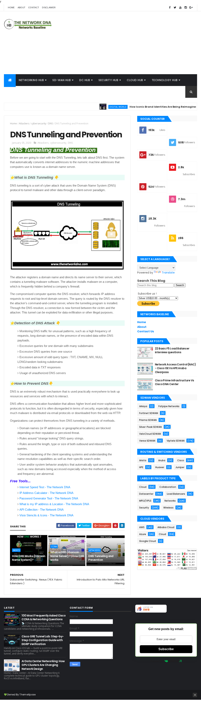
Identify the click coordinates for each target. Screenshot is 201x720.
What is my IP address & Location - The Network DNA (54, 504)
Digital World (107, 106)
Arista (142, 460)
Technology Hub (165, 80)
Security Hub (108, 80)
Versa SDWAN (147, 440)
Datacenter (146, 493)
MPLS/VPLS (145, 500)
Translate (168, 273)
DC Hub (84, 80)
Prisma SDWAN (148, 420)
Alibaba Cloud (165, 527)
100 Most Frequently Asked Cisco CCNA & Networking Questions (44, 617)
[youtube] (180, 7)
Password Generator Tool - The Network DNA (48, 498)
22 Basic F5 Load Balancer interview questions (172, 350)
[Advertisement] (125, 42)
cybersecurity (38, 123)
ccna (54, 546)
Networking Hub (31, 80)
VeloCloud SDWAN (150, 433)
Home (11, 7)
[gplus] (191, 7)
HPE (141, 467)
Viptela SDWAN (176, 440)
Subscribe (166, 649)
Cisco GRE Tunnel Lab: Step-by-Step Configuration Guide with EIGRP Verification (43, 640)
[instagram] (186, 7)
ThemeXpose (27, 694)
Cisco (180, 460)
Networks (170, 500)
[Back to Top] (195, 695)
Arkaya (143, 406)
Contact (33, 7)
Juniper (179, 467)
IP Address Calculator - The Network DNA (46, 492)
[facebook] (170, 7)
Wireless (168, 507)
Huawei (159, 467)
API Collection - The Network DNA (41, 509)
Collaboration (167, 487)
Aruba (161, 460)
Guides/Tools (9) (20, 92)
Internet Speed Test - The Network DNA (44, 487)
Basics (16, 550)
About (22, 7)
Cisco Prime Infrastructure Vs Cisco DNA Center (174, 382)
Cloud (142, 487)
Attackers (24, 123)
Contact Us (145, 331)
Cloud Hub (135, 80)
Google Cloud (147, 541)
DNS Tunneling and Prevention (100, 558)
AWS (141, 527)
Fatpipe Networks (168, 406)
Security (144, 507)
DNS (50, 123)
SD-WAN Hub (61, 80)
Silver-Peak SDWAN (150, 427)
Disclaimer (49, 7)
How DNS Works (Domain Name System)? (28, 558)
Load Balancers (176, 493)
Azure (142, 534)
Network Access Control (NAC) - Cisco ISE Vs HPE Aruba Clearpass (175, 368)
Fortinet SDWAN (148, 413)
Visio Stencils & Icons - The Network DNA (46, 515)
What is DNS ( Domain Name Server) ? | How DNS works (67, 556)
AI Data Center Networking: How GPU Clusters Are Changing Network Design (43, 665)
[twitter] (175, 7)
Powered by (156, 661)
